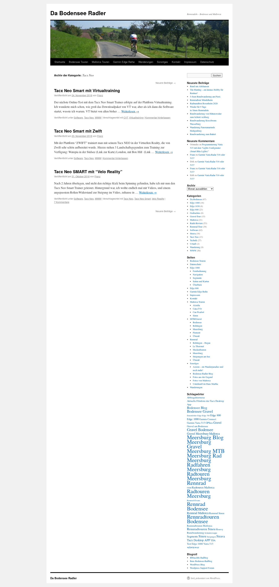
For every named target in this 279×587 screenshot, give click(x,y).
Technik (193, 240)
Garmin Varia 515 (196, 422)
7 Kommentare (61, 202)
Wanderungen (145, 62)
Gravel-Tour (195, 216)
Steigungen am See (201, 356)
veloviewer (193, 547)
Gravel (217, 422)
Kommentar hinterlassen (157, 117)
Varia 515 (208, 543)
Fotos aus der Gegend (203, 376)
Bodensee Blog (197, 407)
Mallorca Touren (100, 62)
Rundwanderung (195, 532)
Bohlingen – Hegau (201, 342)
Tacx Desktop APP (198, 540)
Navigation (198, 274)
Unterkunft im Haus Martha (205, 383)
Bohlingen (197, 325)
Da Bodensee (196, 199)
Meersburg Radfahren (199, 462)
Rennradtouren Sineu (201, 529)
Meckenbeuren (199, 349)
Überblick (197, 284)
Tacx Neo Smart (142, 198)
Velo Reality (158, 198)
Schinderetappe (211, 533)
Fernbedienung (199, 271)
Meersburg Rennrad (199, 480)
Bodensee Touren (78, 62)
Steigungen (211, 536)
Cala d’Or (197, 308)
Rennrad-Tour (196, 226)
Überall (196, 335)
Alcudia (196, 305)
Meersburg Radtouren (199, 471)
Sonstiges (162, 62)
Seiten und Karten (201, 281)
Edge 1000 (195, 202)
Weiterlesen (130, 111)
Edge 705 (206, 415)
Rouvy (219, 529)
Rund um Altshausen (199, 86)
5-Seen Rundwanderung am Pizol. (205, 96)
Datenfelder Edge (194, 415)
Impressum (190, 62)
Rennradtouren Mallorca (199, 525)
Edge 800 (194, 209)
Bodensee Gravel (200, 411)
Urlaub (193, 243)
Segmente (197, 277)
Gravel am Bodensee (197, 426)
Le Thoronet (198, 346)
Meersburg (198, 329)
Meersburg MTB (206, 450)
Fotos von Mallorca (201, 380)
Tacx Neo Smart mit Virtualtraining (87, 90)
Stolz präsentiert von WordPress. (206, 578)
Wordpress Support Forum (202, 567)
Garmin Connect (207, 419)
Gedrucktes (195, 212)
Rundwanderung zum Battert (203, 134)
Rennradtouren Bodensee (203, 519)
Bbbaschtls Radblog (199, 557)
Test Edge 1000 (195, 543)
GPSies (209, 422)
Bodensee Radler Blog (203, 373)
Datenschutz (207, 62)
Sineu (195, 315)
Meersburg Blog (205, 437)
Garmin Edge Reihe (124, 62)
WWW (98, 117)
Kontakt (176, 62)
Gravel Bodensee (200, 429)
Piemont (196, 332)
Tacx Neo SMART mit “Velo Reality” (88, 171)
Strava (193, 233)
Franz (100, 95)
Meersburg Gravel (199, 444)
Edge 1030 (195, 206)
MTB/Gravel (196, 318)
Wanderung (195, 247)
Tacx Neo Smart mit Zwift (78, 131)
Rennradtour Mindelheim (201, 99)
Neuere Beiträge (166, 82)
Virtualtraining (136, 117)
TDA (213, 540)
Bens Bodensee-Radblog (201, 561)
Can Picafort (198, 312)
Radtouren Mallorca (203, 487)
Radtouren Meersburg (199, 493)
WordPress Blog (197, 564)
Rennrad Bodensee (197, 506)
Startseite (59, 62)
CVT (126, 117)
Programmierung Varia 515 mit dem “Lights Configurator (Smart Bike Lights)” (206, 148)
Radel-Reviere (196, 223)
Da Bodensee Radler (78, 13)
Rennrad (194, 339)
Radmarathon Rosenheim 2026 (204, 103)
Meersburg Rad (204, 455)
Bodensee (197, 322)
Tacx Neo (89, 117)
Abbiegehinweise (196, 397)
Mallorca (194, 219)
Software (78, 117)
